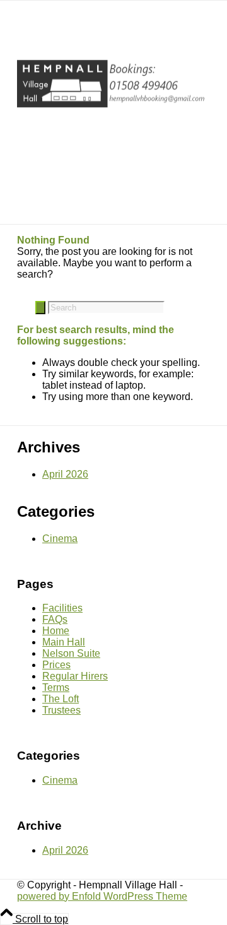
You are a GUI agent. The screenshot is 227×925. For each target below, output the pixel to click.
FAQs (54, 619)
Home (55, 630)
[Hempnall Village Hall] (111, 112)
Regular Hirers (75, 676)
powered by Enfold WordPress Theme (102, 896)
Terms (55, 687)
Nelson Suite (71, 653)
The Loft (60, 698)
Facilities (62, 608)
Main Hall (63, 642)
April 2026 (65, 474)
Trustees (61, 710)
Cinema (60, 538)
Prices (56, 664)
